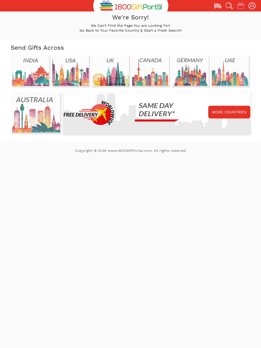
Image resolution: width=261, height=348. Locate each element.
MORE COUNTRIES (229, 112)
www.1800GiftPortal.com (130, 151)
